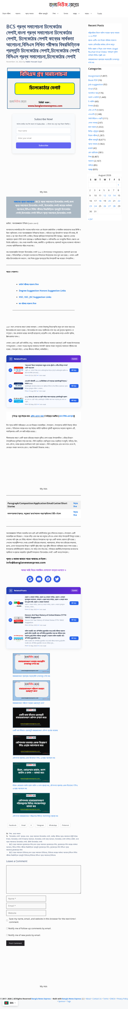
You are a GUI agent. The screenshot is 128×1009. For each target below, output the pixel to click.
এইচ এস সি (92, 109)
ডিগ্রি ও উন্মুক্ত (93, 131)
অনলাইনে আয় (93, 92)
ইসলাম (66, 13)
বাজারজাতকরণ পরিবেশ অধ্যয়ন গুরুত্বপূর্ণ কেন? (28, 703)
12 (105, 195)
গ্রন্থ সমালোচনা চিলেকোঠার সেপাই (40, 836)
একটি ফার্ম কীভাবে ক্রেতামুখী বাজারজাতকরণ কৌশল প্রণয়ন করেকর (35, 730)
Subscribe (43, 145)
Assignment (94, 75)
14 (114, 195)
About (88, 999)
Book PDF (93, 80)
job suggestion (95, 84)
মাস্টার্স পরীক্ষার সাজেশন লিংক (29, 284)
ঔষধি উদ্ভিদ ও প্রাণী (95, 118)
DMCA (112, 999)
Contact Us (97, 999)
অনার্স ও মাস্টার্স (93, 97)
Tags (69, 1001)
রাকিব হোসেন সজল (37, 416)
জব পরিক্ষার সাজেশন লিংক (27, 303)
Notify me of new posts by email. (24, 935)
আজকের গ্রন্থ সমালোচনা (24, 201)
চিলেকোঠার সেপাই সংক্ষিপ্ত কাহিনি (65, 839)
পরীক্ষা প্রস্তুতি (43, 13)
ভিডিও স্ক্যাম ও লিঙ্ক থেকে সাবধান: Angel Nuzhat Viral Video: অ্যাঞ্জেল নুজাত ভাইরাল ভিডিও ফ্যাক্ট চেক (103, 51)
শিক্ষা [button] (54, 13)
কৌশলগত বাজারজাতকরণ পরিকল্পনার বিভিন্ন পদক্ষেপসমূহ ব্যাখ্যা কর (35, 815)
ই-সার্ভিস (91, 101)
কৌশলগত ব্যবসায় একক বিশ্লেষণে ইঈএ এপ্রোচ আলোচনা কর (34, 757)
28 (114, 206)
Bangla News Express (41, 999)
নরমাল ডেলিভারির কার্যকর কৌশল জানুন (101, 44)
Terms (105, 999)
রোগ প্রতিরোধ (93, 152)
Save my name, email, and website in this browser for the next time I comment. (42, 920)
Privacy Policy (122, 999)
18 (100, 200)
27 (109, 206)
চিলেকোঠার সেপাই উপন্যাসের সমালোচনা (22, 839)
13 (109, 195)
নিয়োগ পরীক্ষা (6, 13)
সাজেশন (18, 13)
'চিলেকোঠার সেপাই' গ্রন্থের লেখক (19, 836)
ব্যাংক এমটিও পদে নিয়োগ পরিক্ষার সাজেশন (102, 40)
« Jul (90, 219)
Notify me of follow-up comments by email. (29, 928)
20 (109, 200)
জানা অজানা (92, 126)
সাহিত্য (90, 165)
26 (105, 206)
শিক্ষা (10, 833)
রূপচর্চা (90, 148)
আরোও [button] (87, 13)
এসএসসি (91, 114)
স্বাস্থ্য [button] (75, 13)
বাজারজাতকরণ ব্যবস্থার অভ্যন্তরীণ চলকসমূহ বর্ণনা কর (31, 676)
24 (95, 206)
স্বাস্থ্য (90, 169)
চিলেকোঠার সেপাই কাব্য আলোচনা (44, 839)
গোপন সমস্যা (92, 122)
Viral (90, 88)
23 (90, 206)
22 (119, 200)
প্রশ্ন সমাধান (29, 13)
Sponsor (61, 1001)
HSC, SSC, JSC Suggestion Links (35, 297)
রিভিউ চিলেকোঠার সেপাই (35, 841)
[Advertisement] (43, 172)
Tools (99, 13)
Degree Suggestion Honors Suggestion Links (42, 290)
